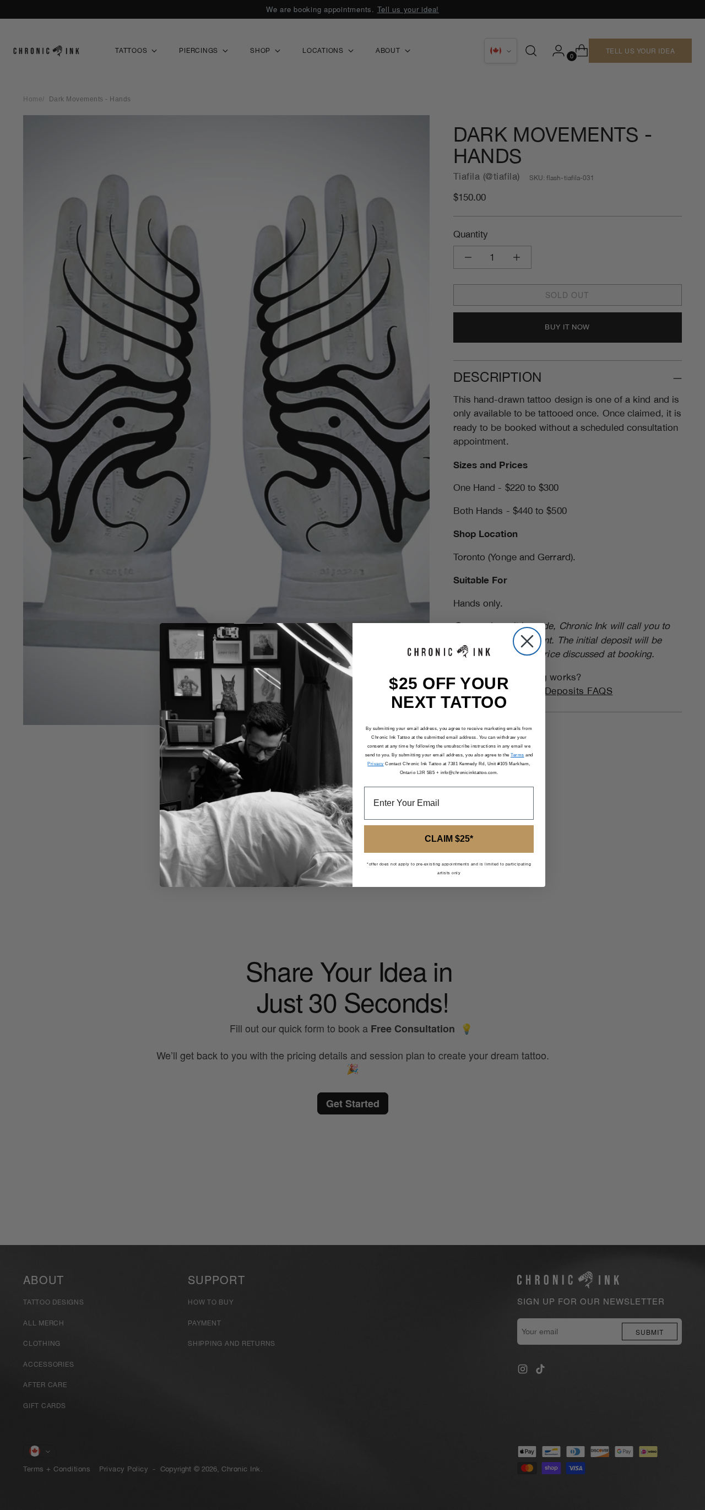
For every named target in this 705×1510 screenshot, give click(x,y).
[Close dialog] (527, 641)
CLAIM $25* (449, 838)
